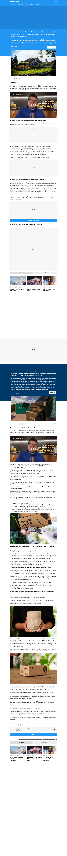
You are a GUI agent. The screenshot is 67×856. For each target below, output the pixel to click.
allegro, (21, 739)
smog (40, 224)
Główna (13, 4)
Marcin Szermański (53, 286)
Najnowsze (20, 4)
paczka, (37, 739)
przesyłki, (52, 739)
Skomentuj (17, 78)
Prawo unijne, (46, 739)
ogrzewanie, (32, 224)
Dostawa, (25, 739)
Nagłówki (13, 82)
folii (37, 701)
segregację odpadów (26, 558)
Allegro (17, 492)
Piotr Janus (35, 286)
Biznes (31, 4)
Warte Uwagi (45, 272)
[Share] (54, 78)
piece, (37, 224)
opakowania (14, 644)
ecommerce (52, 392)
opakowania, (31, 739)
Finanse (37, 4)
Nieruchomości (51, 47)
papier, (41, 739)
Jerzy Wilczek (14, 46)
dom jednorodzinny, (24, 224)
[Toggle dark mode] (52, 1)
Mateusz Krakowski (20, 286)
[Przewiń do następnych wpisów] (55, 283)
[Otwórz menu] (55, 1)
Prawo (26, 4)
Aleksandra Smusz (15, 392)
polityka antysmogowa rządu (17, 186)
